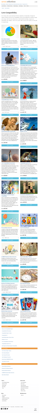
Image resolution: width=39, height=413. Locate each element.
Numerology (4, 385)
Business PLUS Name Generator (7, 368)
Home (3, 8)
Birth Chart (23, 389)
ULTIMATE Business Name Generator (8, 372)
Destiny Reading (4, 348)
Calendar (7, 4)
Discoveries (7, 8)
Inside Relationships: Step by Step (8, 337)
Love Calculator (23, 382)
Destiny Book (11, 4)
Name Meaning (23, 385)
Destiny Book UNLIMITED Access (7, 359)
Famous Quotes (4, 399)
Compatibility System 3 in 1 (6, 343)
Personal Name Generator (6, 366)
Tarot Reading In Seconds (6, 357)
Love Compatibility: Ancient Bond (7, 341)
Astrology (3, 386)
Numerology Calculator (24, 386)
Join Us (22, 395)
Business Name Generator (6, 370)
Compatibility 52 (4, 335)
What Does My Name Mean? (17, 4)
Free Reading (3, 4)
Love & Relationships (5, 382)
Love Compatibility (5, 326)
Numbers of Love (5, 339)
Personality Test (24, 4)
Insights (3, 396)
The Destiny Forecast (5, 361)
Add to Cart (29, 83)
